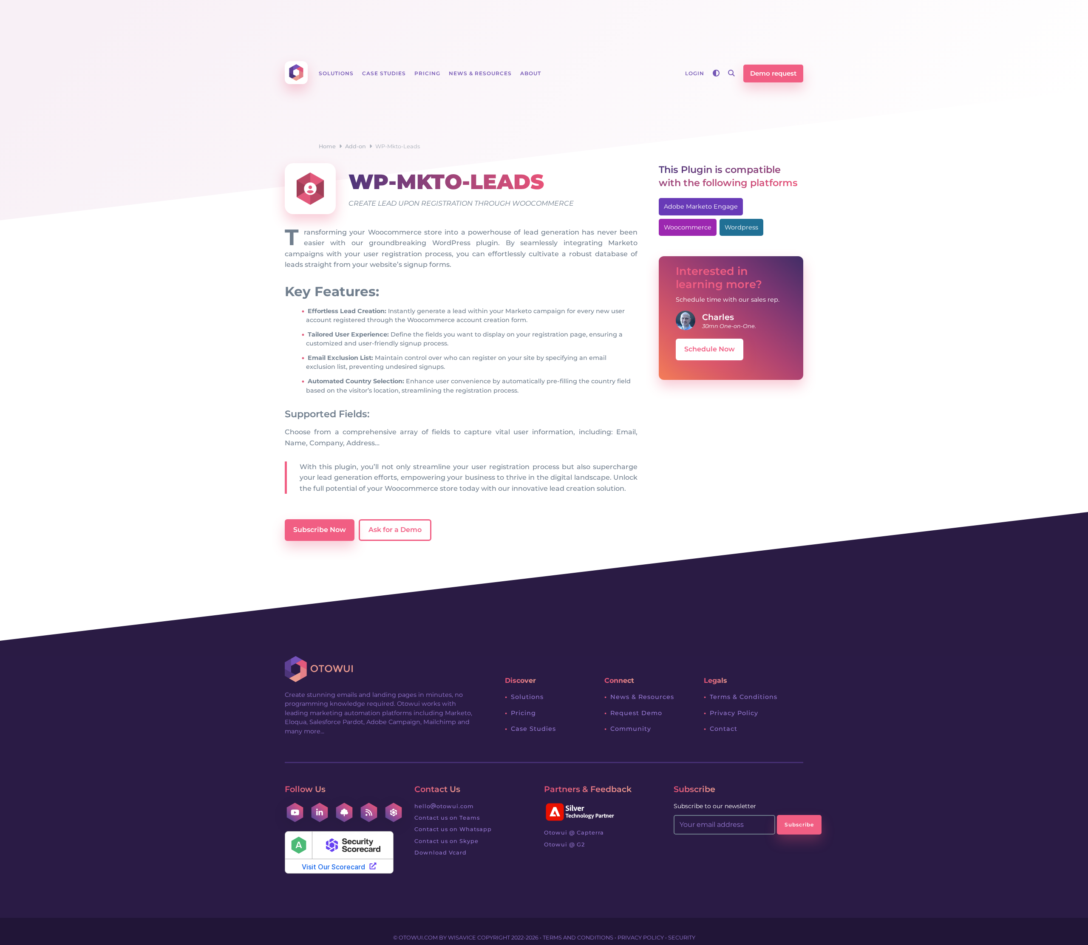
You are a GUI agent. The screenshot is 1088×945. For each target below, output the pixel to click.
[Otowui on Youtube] (295, 812)
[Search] (731, 73)
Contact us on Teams (447, 818)
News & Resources (642, 697)
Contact (723, 729)
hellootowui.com (444, 806)
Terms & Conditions (743, 697)
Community (630, 729)
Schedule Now (709, 349)
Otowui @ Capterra (574, 832)
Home (327, 146)
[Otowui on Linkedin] (319, 812)
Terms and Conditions (578, 937)
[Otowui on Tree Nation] (344, 812)
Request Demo (636, 713)
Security (681, 937)
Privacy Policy (734, 713)
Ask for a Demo (395, 530)
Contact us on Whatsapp (453, 829)
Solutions (527, 697)
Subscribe (799, 824)
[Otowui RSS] (369, 812)
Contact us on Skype (446, 841)
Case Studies (533, 729)
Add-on (355, 146)
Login (694, 73)
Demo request (773, 73)
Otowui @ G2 (564, 844)
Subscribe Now (319, 530)
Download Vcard (440, 852)
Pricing (523, 713)
